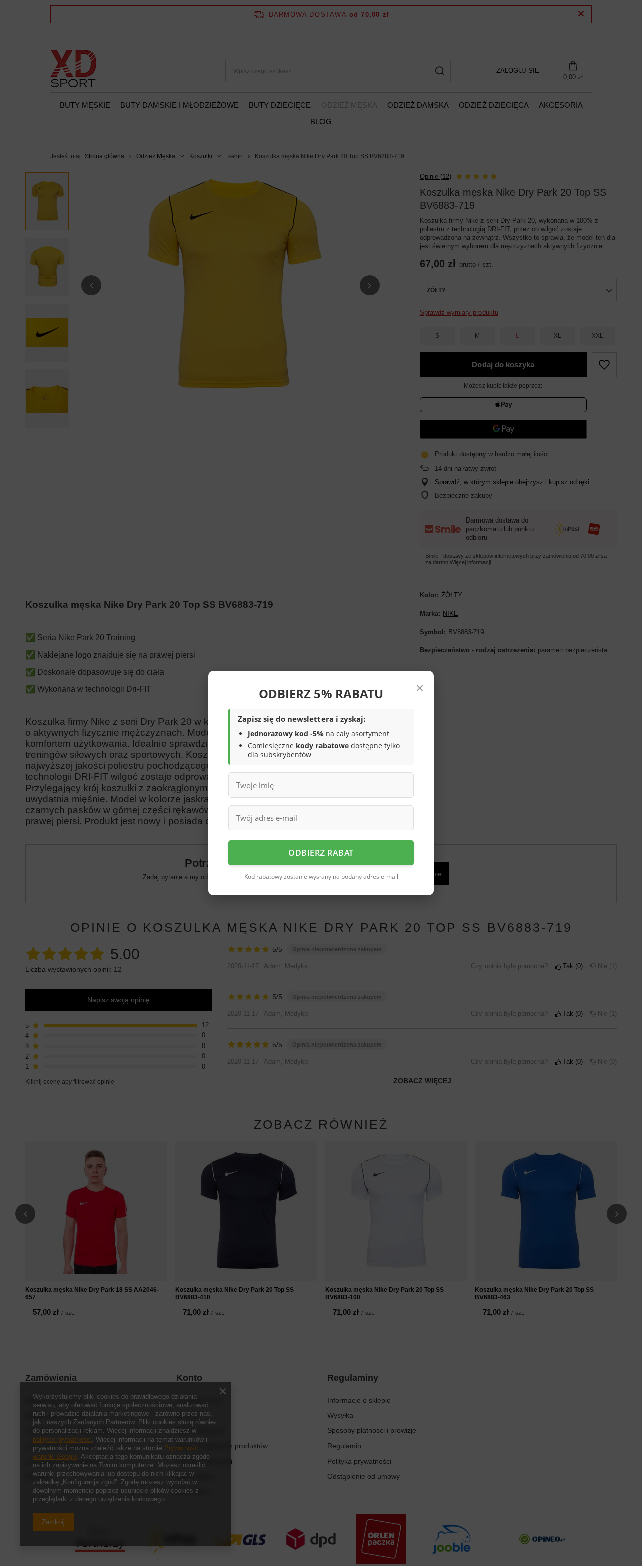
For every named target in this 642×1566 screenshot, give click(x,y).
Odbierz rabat (321, 852)
